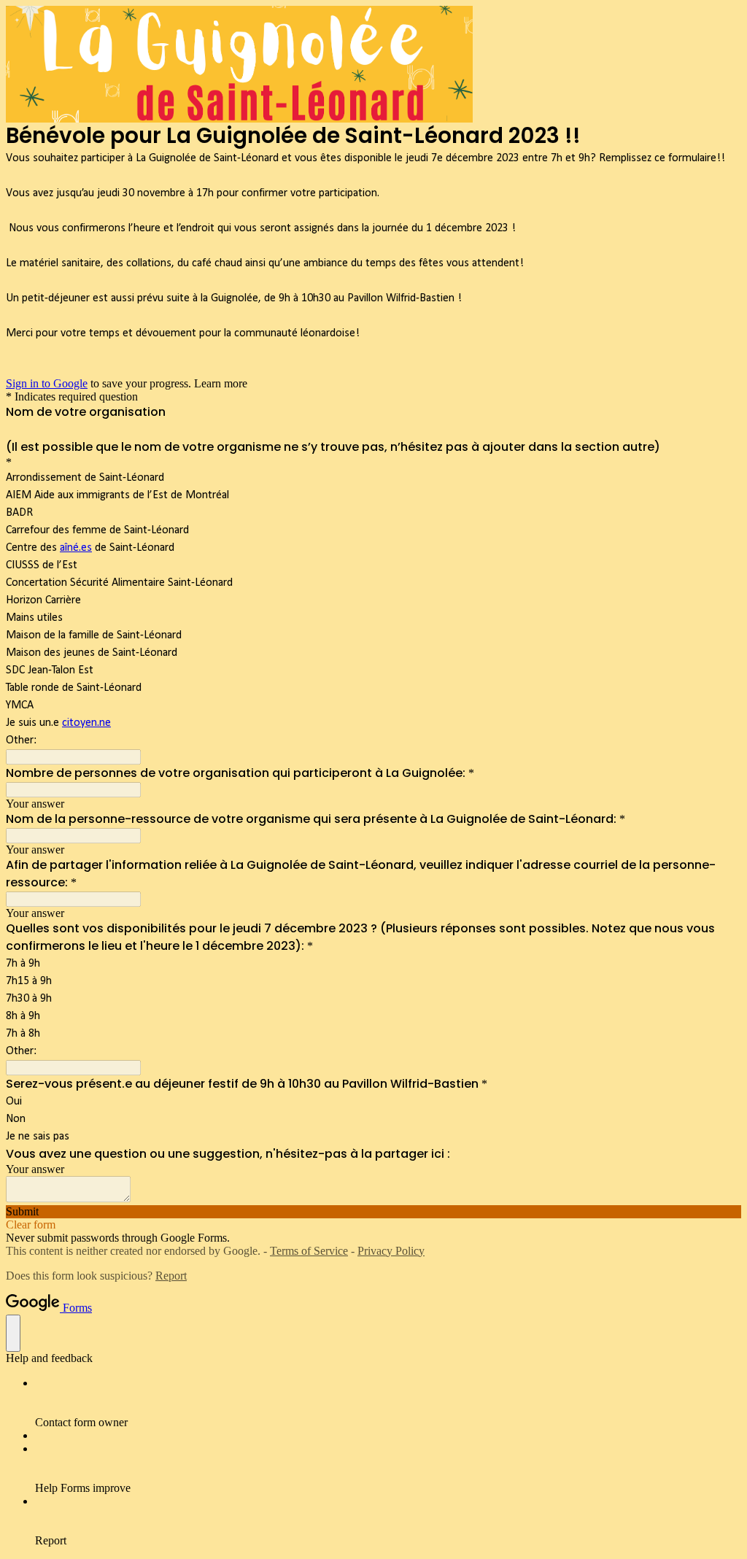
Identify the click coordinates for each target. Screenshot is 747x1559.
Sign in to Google (47, 383)
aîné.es (76, 548)
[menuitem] (388, 1403)
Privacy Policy (391, 1251)
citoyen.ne (86, 723)
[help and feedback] (13, 1333)
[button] (373, 1211)
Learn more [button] (220, 383)
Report (171, 1275)
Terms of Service (309, 1251)
